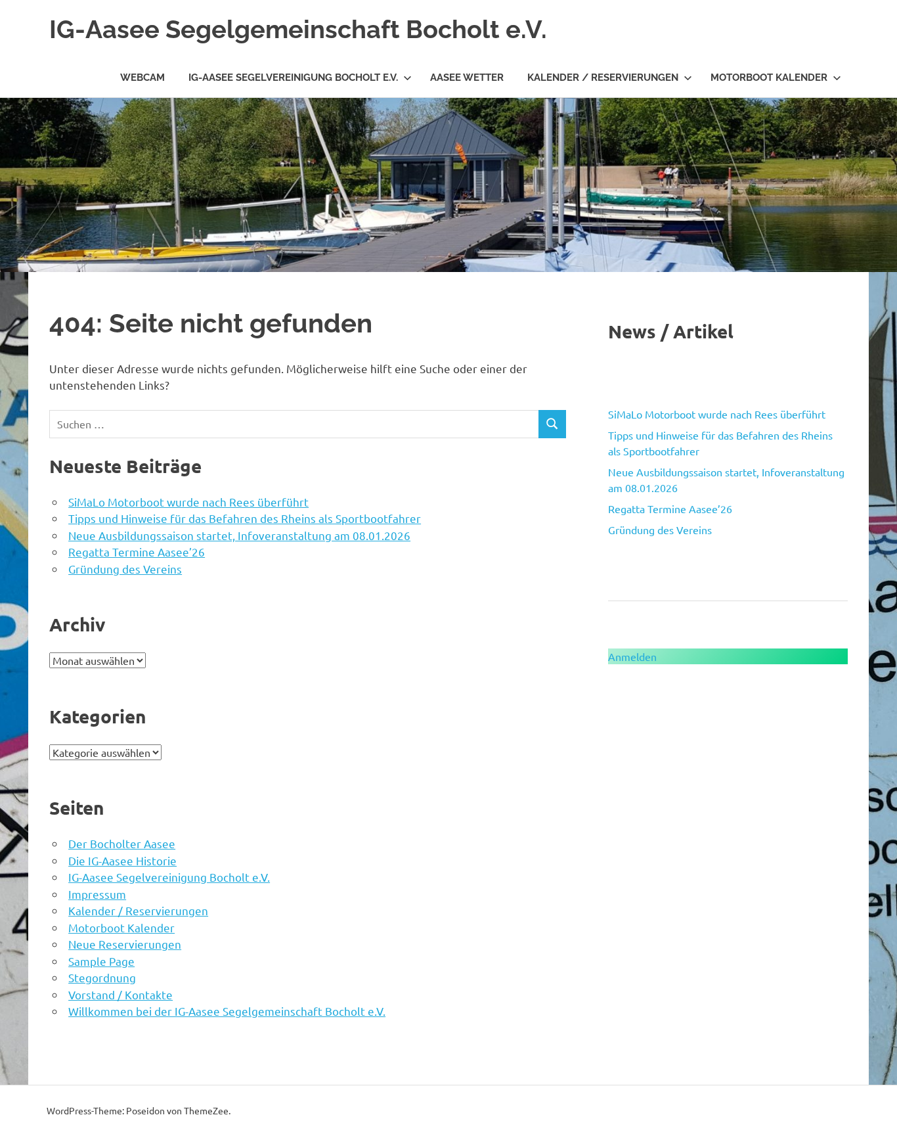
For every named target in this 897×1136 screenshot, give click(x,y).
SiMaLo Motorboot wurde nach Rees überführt (188, 502)
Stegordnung (102, 977)
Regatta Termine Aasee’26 (136, 551)
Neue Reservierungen (124, 944)
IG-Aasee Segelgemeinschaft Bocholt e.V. (298, 29)
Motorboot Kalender (769, 77)
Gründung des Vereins (125, 569)
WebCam (142, 77)
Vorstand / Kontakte (120, 994)
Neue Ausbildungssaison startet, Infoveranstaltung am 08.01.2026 (239, 535)
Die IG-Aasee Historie (122, 860)
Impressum (97, 894)
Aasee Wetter (467, 77)
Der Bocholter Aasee (121, 843)
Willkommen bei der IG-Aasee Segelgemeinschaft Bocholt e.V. (226, 1011)
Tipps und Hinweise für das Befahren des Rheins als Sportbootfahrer (244, 518)
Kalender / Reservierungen (602, 77)
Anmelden (632, 656)
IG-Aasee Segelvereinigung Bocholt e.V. (293, 77)
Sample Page (101, 961)
